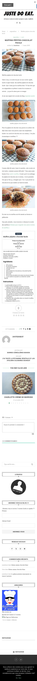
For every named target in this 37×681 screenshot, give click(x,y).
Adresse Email (6, 521)
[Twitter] (20, 23)
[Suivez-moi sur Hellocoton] (10, 617)
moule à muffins (14, 174)
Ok (17, 678)
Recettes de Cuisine (7, 614)
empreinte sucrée (30, 96)
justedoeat (16, 45)
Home (3, 31)
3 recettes (18, 614)
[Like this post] (21, 329)
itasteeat (8, 620)
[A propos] (18, 487)
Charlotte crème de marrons (18, 397)
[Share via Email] (30, 329)
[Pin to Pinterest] (27, 329)
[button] (4, 388)
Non (20, 678)
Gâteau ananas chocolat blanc (19, 565)
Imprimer (18, 234)
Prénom (4, 511)
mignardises (13, 31)
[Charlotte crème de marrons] (18, 383)
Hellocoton (14, 620)
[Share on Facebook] (23, 329)
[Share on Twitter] (25, 329)
